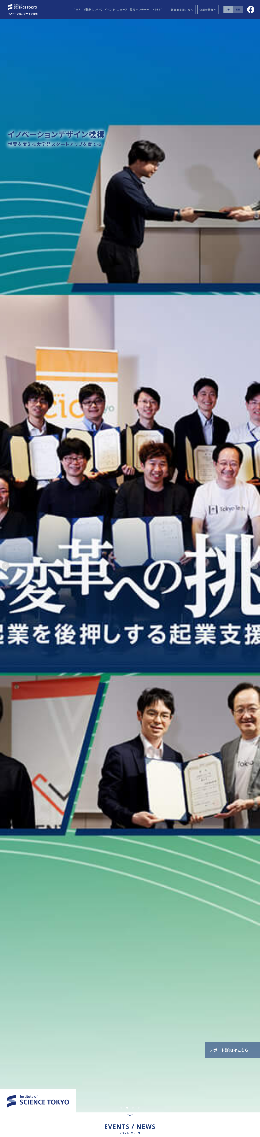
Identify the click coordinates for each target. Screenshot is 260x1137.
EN (238, 9)
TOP (77, 9)
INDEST (157, 9)
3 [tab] (133, 1108)
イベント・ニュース (116, 9)
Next (254, 565)
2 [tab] (127, 1108)
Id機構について (92, 9)
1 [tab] (121, 1108)
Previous (6, 565)
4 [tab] (139, 1108)
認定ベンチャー (139, 9)
